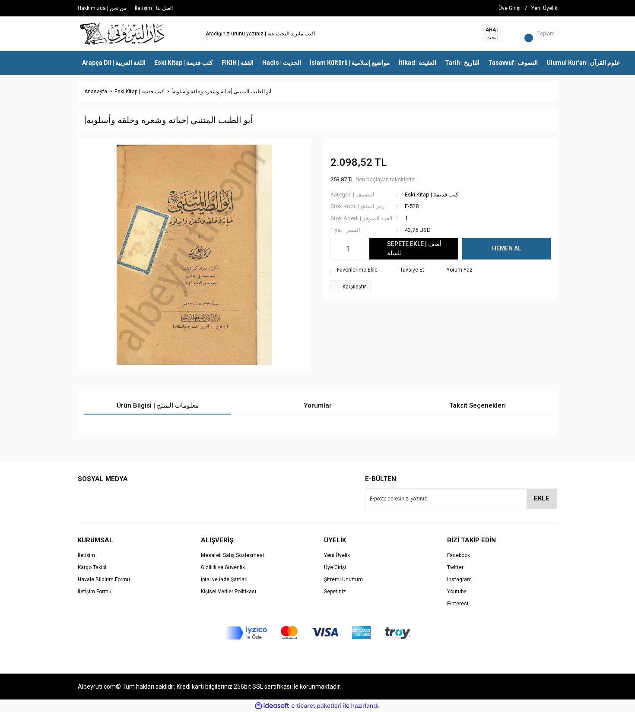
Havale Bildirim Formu (104, 579)
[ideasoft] (272, 706)
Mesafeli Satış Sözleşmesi (232, 555)
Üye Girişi (335, 567)
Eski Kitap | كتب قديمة (431, 194)
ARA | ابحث (492, 34)
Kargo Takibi (92, 567)
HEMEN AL (506, 248)
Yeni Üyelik (337, 555)
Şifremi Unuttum (343, 579)
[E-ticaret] (316, 706)
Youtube (457, 592)
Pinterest (458, 604)
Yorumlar (318, 405)
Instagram (459, 579)
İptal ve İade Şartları (224, 579)
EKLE (541, 498)
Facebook (458, 555)
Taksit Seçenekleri (477, 405)
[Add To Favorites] (354, 270)
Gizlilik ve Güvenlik (223, 567)
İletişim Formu (94, 592)
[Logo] (123, 33)
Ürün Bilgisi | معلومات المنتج (158, 405)
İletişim (86, 555)
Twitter (455, 567)
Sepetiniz (335, 592)
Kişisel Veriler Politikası (228, 592)
